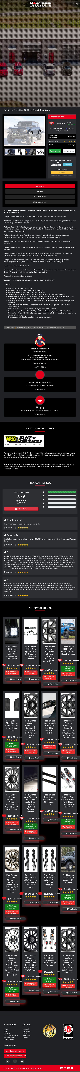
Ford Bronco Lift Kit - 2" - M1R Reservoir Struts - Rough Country (49, 960)
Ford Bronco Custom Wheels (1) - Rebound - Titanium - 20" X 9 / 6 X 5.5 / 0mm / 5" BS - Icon (49, 655)
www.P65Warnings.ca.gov (55, 327)
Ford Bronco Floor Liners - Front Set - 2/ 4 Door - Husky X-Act (11, 725)
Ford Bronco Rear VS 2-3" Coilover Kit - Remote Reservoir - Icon (49, 881)
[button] (42, 131)
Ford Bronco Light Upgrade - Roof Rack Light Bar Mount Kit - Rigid (49, 726)
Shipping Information (11, 1035)
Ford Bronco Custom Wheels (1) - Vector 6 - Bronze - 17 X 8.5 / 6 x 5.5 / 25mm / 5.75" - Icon (11, 883)
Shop (6, 1031)
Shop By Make (9, 1039)
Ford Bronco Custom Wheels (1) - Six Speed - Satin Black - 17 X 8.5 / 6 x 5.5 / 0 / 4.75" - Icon (30, 729)
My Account (27, 1035)
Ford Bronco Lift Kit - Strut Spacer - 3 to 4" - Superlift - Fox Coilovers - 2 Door (30, 652)
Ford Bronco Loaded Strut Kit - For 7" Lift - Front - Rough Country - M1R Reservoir (68, 800)
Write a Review (22, 509)
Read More (39, 389)
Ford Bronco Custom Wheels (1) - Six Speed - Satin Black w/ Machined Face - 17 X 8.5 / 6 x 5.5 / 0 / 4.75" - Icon (12, 965)
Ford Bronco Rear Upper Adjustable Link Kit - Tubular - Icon (49, 799)
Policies (25, 1033)
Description (40, 186)
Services (7, 1033)
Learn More (67, 164)
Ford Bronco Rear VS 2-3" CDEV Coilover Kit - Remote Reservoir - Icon (30, 881)
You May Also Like (40, 197)
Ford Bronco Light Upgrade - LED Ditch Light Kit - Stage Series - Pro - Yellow (12, 652)
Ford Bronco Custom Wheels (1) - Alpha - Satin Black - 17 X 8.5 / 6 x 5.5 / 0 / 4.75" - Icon (30, 962)
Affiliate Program (9, 1037)
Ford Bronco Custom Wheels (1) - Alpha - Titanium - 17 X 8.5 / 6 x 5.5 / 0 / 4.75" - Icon (12, 801)
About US (26, 1029)
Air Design (71, 145)
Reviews (40, 191)
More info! (71, 136)
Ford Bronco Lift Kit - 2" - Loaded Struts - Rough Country (68, 650)
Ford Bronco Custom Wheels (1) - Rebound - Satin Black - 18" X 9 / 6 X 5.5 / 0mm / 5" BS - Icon (68, 964)
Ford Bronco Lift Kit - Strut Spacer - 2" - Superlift (68, 879)
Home (6, 1029)
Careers (25, 1037)
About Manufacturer (40, 202)
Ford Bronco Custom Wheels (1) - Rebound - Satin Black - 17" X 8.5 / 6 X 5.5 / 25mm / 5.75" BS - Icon (68, 729)
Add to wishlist (69, 151)
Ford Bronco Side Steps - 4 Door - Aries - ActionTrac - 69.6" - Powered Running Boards (30, 803)
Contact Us (26, 1031)
